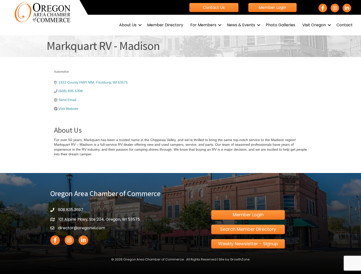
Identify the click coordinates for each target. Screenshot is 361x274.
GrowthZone (240, 259)
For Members (203, 25)
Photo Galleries (280, 25)
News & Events (241, 25)
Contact (344, 25)
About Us (128, 25)
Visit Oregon (314, 25)
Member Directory (165, 25)
